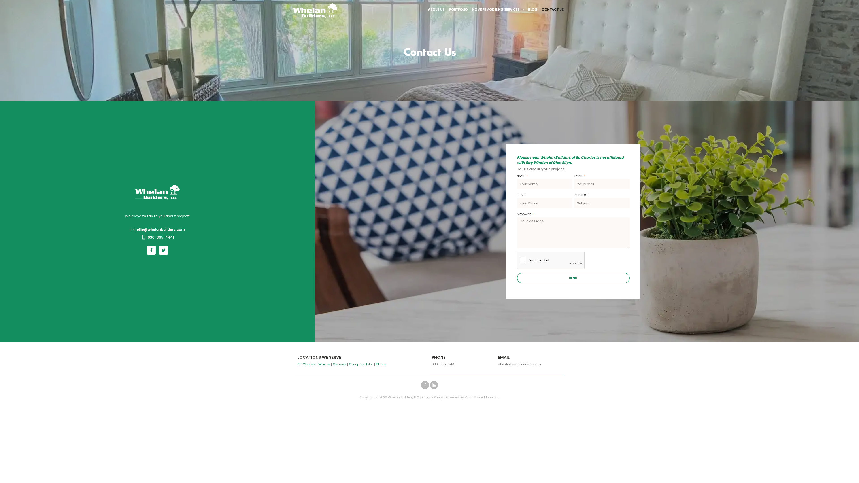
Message (524, 214)
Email (579, 176)
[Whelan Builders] (315, 10)
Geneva (339, 364)
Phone (521, 195)
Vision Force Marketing (482, 397)
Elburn (381, 364)
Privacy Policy (432, 397)
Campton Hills (360, 364)
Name (521, 176)
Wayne (324, 364)
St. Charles (306, 364)
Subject (581, 195)
